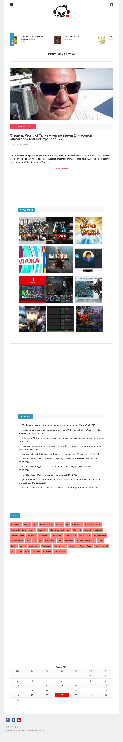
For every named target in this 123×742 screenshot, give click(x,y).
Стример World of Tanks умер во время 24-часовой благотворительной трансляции (51, 137)
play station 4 (84, 535)
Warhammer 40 (60, 546)
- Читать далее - (61, 168)
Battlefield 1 (16, 524)
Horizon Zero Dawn (18, 530)
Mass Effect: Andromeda (60, 530)
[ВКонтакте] (8, 720)
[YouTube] (19, 720)
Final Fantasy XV (46, 524)
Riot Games (50, 541)
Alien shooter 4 (64, 37)
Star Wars (69, 541)
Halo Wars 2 (76, 524)
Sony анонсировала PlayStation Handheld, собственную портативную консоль (60, 458)
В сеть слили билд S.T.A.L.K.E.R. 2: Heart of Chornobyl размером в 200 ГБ (58, 467)
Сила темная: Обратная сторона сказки (24, 38)
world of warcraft (101, 546)
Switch (13, 546)
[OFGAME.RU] (61, 7)
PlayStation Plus (99, 535)
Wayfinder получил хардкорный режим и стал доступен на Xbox (53, 425)
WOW (19, 551)
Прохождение (59, 551)
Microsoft (77, 530)
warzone (73, 546)
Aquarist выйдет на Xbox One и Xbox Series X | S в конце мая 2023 (54, 487)
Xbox (27, 551)
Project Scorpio (17, 541)
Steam (100, 541)
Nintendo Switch (17, 535)
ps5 (40, 541)
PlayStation (43, 535)
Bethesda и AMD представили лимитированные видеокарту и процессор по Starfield (63, 438)
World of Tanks (86, 546)
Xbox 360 (36, 551)
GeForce (59, 524)
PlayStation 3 (57, 535)
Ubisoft (23, 546)
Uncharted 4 (34, 546)
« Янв (12, 710)
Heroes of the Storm (93, 524)
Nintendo (98, 530)
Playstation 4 (70, 535)
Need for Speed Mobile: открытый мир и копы (44, 475)
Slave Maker (106, 37)
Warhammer (46, 546)
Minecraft (87, 530)
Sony (60, 541)
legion (32, 530)
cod (34, 524)
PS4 (34, 541)
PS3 (28, 541)
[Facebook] (13, 720)
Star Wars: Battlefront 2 (85, 541)
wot (12, 551)
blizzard (27, 524)
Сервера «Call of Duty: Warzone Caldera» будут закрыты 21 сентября (55, 454)
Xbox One (47, 551)
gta (67, 524)
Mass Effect (42, 530)
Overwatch (32, 535)
